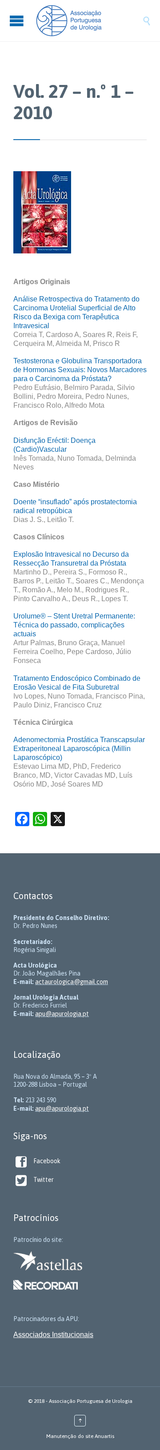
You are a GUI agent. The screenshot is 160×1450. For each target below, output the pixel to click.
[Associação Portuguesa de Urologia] (89, 20)
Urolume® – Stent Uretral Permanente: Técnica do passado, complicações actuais (74, 625)
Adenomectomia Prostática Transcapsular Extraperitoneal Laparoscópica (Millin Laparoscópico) (79, 748)
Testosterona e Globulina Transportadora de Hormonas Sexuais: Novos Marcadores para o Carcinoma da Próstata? (80, 369)
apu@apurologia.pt (62, 1013)
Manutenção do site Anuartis (80, 1436)
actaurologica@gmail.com (71, 981)
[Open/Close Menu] (18, 20)
